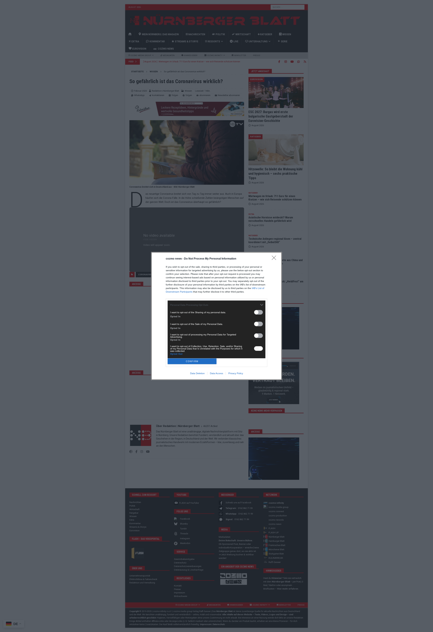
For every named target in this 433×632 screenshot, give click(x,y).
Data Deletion (197, 373)
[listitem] (216, 305)
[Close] (275, 259)
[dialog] (216, 316)
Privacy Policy (235, 373)
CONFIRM (192, 361)
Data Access (216, 373)
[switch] (258, 312)
